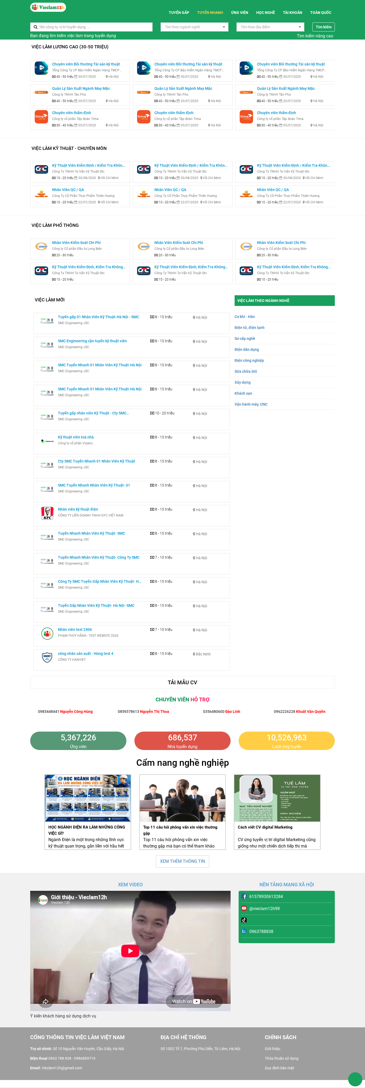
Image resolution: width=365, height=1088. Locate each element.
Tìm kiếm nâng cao (315, 35)
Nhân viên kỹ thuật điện (78, 509)
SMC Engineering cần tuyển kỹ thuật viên (92, 341)
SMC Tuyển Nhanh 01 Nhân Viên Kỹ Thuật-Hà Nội (100, 365)
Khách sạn (243, 393)
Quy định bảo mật (279, 1068)
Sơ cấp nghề (245, 338)
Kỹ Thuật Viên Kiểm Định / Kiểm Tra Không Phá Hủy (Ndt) (88, 165)
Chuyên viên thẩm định (71, 113)
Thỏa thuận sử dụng (281, 1058)
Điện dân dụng (247, 349)
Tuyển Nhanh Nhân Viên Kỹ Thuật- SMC (91, 533)
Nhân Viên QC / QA (68, 190)
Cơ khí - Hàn (245, 316)
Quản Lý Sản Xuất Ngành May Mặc (81, 88)
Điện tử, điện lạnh (250, 327)
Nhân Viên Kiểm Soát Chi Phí (76, 242)
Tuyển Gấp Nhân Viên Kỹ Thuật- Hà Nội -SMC (96, 605)
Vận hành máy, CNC (251, 404)
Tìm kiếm (324, 27)
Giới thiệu (272, 1049)
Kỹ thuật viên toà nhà (76, 437)
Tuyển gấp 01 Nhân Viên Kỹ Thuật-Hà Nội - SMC (98, 317)
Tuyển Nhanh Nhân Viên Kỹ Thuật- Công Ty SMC (98, 557)
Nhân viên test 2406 (75, 629)
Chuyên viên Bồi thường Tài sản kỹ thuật (86, 64)
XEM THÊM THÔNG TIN (182, 861)
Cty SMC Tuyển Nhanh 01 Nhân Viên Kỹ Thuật (96, 461)
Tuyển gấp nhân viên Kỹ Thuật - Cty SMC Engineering (92, 413)
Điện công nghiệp (249, 360)
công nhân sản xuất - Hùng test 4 (85, 653)
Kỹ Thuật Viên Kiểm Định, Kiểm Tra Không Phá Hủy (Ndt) (87, 267)
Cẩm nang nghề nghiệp (182, 762)
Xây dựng (243, 382)
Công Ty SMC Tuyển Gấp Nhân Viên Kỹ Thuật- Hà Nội (99, 581)
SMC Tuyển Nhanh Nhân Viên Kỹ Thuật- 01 (94, 485)
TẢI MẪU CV (182, 682)
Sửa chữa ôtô (246, 371)
